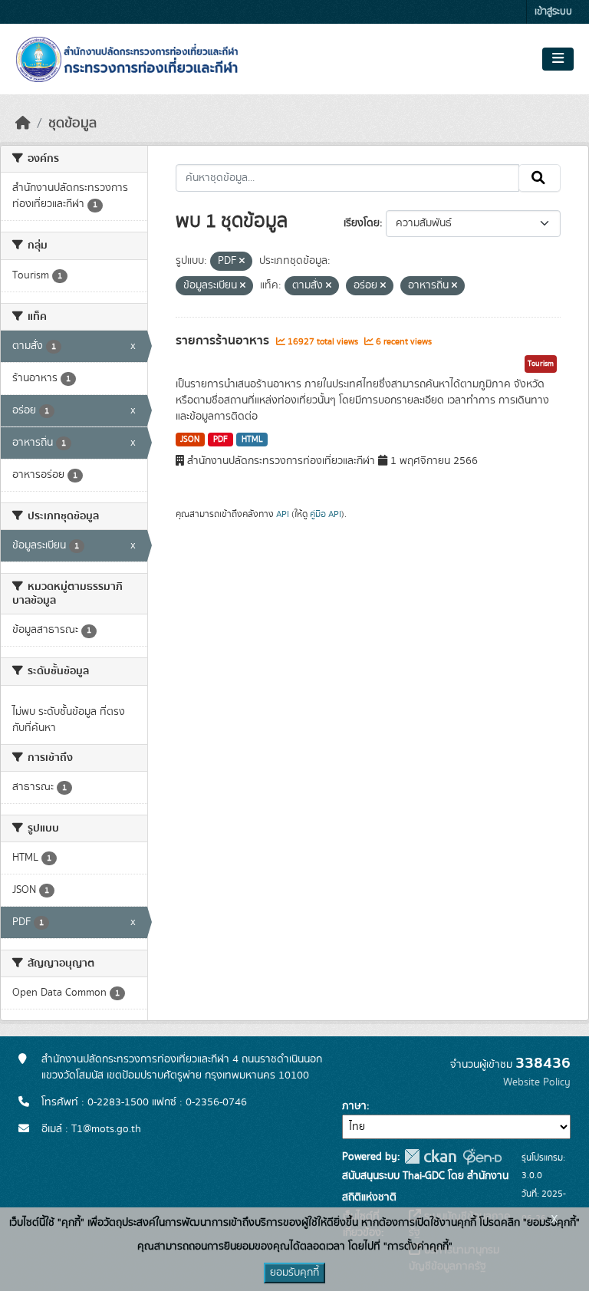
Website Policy (537, 1082)
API (282, 514)
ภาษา (354, 1106)
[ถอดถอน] (242, 261)
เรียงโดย (362, 223)
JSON (189, 439)
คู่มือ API (325, 514)
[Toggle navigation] (558, 59)
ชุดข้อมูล (72, 123)
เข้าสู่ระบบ (553, 12)
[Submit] (539, 178)
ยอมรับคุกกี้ (294, 1272)
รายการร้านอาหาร (224, 341)
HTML (252, 439)
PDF (220, 439)
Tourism (541, 363)
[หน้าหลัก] (23, 123)
